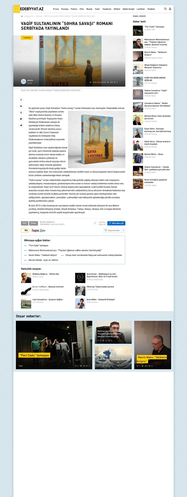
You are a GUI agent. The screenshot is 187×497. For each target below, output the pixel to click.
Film (82, 9)
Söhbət (117, 9)
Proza (56, 9)
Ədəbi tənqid (128, 9)
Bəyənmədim (116, 230)
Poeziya (64, 9)
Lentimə (102, 223)
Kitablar (151, 9)
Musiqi (89, 9)
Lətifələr (141, 9)
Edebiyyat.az (29, 16)
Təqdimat (106, 9)
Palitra (74, 9)
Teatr (97, 9)
